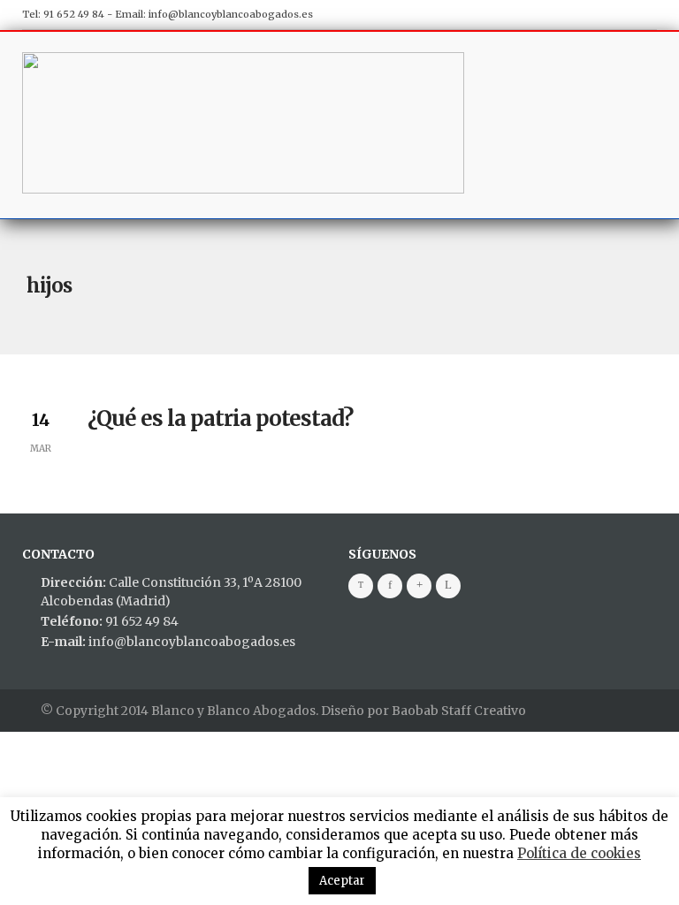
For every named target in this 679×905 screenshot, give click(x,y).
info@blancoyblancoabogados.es (231, 14)
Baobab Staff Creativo (459, 711)
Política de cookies (579, 853)
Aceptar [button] (342, 880)
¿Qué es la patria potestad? (220, 418)
